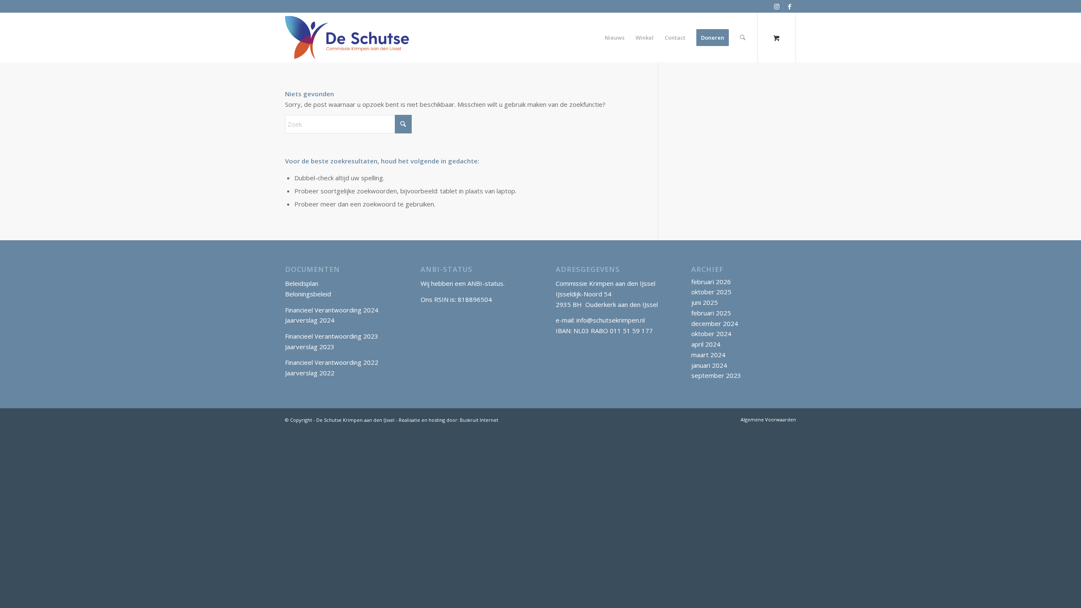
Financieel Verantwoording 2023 (331, 336)
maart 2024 (708, 354)
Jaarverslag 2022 (309, 373)
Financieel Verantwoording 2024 (331, 310)
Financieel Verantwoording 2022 (331, 362)
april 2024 (705, 344)
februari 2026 (711, 281)
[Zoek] (742, 37)
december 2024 (714, 323)
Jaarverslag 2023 (309, 346)
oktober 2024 (711, 333)
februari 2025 (711, 313)
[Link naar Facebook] (789, 6)
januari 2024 (709, 365)
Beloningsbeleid (308, 294)
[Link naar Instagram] (777, 6)
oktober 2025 (711, 292)
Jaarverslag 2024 (309, 320)
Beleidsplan (301, 283)
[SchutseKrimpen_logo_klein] (347, 37)
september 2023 (716, 375)
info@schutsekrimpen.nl (610, 320)
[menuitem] (614, 37)
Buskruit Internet (479, 420)
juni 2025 (704, 302)
